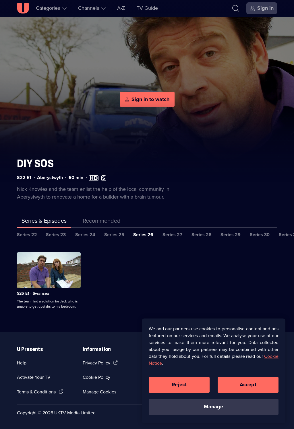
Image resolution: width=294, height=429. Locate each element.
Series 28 (202, 234)
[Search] (236, 8)
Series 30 (260, 234)
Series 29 (230, 234)
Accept (248, 384)
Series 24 (85, 234)
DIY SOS (35, 163)
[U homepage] (23, 8)
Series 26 (143, 234)
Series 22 (27, 234)
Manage (213, 406)
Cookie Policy (96, 377)
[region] (213, 370)
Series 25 (114, 234)
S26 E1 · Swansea (33, 293)
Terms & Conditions (36, 392)
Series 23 (56, 234)
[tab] (101, 222)
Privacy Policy (96, 363)
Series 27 (172, 234)
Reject (179, 384)
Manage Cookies (99, 392)
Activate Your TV (34, 377)
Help (21, 363)
